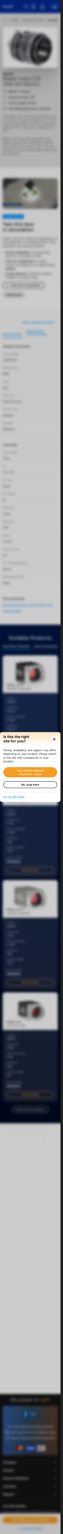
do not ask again (14, 796)
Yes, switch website (30, 772)
